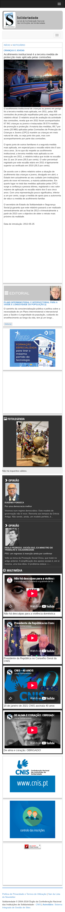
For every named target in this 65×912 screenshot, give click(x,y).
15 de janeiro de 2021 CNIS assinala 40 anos (29, 705)
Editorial (8, 324)
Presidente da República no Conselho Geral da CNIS (30, 660)
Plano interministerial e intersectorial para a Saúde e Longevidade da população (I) (30, 303)
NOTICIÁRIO (19, 45)
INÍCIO (7, 45)
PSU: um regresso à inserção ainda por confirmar (28, 553)
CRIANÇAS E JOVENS (14, 50)
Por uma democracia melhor (18, 506)
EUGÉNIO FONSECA (14, 502)
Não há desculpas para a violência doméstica (29, 613)
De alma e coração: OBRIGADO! (22, 750)
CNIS (38, 904)
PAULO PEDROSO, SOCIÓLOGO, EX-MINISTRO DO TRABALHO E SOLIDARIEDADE (29, 549)
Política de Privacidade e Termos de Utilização (24, 894)
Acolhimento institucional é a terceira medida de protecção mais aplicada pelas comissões (31, 56)
